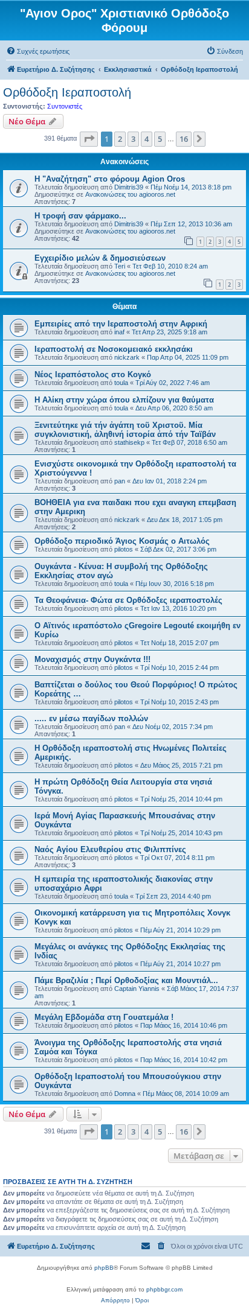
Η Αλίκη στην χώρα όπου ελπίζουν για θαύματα (124, 399)
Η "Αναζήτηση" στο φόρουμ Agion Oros (109, 178)
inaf (119, 332)
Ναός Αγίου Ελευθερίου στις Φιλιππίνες (110, 849)
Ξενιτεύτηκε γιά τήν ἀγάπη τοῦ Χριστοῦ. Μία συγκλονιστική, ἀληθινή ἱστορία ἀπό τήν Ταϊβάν (125, 430)
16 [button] (183, 138)
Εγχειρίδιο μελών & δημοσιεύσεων (100, 258)
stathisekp (129, 442)
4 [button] (146, 138)
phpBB (104, 1267)
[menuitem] (38, 51)
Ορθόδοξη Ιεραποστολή (67, 92)
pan (119, 481)
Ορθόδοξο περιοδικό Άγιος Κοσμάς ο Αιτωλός (122, 541)
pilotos (123, 549)
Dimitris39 (128, 187)
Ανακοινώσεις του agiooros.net (130, 194)
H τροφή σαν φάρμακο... (80, 215)
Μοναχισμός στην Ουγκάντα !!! (92, 659)
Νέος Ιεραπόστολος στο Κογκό (92, 374)
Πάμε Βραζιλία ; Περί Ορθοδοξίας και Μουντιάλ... (126, 980)
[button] (89, 139)
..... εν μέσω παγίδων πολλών (91, 718)
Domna (124, 1093)
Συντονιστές (64, 106)
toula (121, 382)
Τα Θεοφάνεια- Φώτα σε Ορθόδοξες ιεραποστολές (128, 600)
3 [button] (133, 138)
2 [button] (120, 138)
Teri (119, 266)
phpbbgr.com (164, 1289)
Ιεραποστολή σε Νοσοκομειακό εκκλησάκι (113, 349)
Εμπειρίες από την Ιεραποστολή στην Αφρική (120, 323)
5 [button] (160, 138)
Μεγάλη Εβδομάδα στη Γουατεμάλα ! (103, 1017)
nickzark (127, 357)
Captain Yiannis (137, 988)
